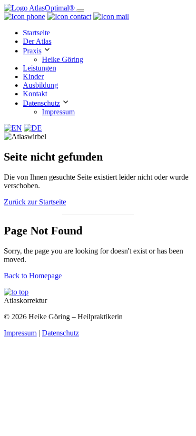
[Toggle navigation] (80, 10)
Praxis (32, 51)
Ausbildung (40, 85)
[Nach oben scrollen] (16, 292)
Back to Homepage (33, 276)
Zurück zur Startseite (35, 202)
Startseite (36, 33)
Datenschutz (41, 103)
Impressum (58, 112)
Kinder (33, 76)
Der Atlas (37, 41)
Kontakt (35, 94)
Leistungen (39, 68)
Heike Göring (62, 59)
